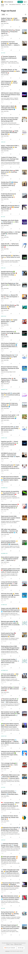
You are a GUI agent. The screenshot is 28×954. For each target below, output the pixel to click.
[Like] (2, 27)
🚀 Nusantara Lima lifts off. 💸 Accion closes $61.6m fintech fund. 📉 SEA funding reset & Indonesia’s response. (9, 700)
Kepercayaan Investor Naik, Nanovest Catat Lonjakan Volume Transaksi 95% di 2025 (10, 518)
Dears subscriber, (5, 534)
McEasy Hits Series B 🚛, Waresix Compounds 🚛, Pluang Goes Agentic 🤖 (10, 31)
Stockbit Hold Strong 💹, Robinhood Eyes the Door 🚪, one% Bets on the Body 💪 (9, 273)
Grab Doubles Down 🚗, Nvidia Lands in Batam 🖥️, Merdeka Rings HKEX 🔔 (9, 132)
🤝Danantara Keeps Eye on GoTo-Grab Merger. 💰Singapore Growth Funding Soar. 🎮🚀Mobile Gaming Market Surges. (10, 884)
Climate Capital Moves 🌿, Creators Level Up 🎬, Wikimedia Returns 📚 (10, 333)
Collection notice (18, 944)
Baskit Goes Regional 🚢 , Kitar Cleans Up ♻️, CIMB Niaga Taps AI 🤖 (10, 285)
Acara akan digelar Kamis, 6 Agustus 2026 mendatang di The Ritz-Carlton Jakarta (9, 98)
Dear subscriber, (5, 23)
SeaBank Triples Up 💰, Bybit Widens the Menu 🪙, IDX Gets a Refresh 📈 (10, 20)
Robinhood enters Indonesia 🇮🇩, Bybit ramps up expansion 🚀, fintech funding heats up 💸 (10, 506)
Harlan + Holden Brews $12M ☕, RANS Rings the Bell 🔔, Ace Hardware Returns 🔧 (10, 147)
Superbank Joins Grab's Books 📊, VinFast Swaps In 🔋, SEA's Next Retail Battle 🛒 (9, 222)
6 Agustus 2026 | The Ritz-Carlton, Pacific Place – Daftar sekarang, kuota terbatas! (10, 62)
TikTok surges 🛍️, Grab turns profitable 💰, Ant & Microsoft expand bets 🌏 (9, 405)
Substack (7, 951)
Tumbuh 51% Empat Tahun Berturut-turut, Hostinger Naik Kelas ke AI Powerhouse (9, 159)
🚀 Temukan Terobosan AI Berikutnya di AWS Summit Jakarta (9, 58)
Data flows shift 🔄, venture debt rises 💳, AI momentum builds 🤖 (10, 394)
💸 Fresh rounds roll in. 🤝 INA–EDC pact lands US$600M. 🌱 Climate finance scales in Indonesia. (10, 675)
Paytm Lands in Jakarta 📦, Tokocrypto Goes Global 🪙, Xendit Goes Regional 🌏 (9, 107)
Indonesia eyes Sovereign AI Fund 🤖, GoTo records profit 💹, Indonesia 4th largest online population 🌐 (10, 753)
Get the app (20, 947)
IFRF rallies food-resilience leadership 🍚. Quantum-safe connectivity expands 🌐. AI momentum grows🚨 (9, 531)
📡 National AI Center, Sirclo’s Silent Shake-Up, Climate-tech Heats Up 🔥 (9, 817)
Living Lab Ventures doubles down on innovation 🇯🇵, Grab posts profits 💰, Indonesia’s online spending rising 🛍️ (9, 583)
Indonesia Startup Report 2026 (8, 371)
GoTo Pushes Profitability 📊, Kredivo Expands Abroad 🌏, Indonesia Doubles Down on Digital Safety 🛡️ (9, 345)
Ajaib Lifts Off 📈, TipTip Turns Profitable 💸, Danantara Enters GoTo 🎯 (10, 245)
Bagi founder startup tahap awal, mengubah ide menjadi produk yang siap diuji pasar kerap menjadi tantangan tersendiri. (10, 123)
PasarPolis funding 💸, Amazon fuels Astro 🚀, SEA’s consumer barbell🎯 (10, 688)
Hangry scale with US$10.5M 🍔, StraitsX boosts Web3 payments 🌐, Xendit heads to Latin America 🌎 (10, 610)
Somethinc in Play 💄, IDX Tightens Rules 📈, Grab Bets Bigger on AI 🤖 (9, 380)
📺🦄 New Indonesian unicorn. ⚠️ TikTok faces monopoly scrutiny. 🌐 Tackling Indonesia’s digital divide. (10, 897)
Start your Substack (10, 947)
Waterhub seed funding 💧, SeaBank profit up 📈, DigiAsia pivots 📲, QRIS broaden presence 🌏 (10, 741)
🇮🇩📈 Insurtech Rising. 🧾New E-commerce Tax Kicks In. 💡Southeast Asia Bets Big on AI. (10, 804)
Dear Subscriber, (5, 664)
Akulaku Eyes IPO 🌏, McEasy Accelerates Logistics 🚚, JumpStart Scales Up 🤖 (9, 183)
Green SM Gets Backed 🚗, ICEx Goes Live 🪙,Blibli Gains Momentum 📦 (10, 306)
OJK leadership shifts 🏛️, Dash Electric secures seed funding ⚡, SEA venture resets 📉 (10, 428)
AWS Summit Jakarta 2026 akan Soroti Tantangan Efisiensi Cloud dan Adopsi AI (10, 94)
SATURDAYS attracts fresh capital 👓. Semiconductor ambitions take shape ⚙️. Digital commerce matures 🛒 (10, 455)
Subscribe (20, 2)
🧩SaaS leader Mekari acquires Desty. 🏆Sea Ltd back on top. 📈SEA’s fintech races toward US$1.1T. (10, 725)
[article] (14, 22)
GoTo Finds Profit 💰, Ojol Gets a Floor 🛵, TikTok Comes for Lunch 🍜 (10, 257)
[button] (2, 4)
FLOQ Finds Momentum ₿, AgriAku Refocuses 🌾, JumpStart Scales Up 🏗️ (8, 195)
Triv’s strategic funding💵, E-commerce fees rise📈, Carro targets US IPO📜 (9, 765)
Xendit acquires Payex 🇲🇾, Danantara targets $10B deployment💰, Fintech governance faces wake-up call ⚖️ (10, 634)
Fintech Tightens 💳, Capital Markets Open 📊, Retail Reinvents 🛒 (9, 321)
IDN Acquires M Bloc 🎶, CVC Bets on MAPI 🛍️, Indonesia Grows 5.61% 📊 (10, 233)
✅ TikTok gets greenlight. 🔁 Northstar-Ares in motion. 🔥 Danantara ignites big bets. (9, 858)
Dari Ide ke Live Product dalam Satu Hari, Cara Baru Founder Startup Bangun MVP (9, 119)
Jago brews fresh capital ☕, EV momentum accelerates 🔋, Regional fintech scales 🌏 (10, 416)
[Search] (25, 14)
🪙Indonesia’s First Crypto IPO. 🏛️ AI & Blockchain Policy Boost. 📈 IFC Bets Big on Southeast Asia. (10, 829)
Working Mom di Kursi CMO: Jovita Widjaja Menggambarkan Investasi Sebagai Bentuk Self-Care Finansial (10, 648)
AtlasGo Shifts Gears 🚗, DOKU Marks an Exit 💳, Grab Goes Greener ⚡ (10, 172)
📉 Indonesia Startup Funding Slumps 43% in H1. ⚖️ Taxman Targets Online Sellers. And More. (10, 845)
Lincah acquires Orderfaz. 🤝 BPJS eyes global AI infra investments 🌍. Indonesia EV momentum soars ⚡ (9, 542)
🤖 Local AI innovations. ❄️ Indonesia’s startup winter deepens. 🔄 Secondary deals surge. (9, 792)
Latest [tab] (3, 14)
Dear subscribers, (5, 383)
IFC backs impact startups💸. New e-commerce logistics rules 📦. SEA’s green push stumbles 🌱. (10, 926)
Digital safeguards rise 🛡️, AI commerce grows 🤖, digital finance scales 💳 (9, 356)
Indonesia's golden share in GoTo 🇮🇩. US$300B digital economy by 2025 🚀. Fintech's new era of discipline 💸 (10, 570)
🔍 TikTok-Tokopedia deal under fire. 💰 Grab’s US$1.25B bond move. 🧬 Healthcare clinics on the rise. (10, 871)
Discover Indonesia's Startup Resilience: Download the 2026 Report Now (10, 368)
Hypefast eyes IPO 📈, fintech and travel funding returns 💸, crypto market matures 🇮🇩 (9, 443)
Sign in (25, 2)
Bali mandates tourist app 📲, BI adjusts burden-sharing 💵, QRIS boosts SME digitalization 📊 (10, 713)
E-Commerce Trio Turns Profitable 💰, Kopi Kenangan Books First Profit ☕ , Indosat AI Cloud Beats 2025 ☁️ (10, 43)
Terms (11, 944)
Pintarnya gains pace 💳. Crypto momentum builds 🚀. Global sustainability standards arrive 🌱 (10, 466)
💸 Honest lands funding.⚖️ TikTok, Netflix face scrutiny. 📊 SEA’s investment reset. (10, 661)
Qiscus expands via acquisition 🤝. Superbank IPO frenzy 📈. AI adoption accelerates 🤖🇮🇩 (10, 493)
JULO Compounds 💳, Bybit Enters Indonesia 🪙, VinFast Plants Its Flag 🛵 (9, 83)
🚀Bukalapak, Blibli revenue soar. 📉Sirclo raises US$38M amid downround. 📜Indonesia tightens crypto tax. (10, 776)
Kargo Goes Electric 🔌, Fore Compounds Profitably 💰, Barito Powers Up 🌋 (10, 71)
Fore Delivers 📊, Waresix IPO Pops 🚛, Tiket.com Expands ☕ (10, 295)
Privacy (8, 944)
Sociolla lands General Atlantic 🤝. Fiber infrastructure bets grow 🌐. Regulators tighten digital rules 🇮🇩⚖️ (10, 478)
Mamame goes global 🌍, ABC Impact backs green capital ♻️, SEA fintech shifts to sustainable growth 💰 (10, 623)
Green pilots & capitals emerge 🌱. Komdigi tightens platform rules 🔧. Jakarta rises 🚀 (10, 558)
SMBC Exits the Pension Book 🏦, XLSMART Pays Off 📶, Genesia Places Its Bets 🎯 (10, 207)
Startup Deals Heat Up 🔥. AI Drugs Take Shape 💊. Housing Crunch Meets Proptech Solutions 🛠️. (9, 913)
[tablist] (4, 14)
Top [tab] (7, 14)
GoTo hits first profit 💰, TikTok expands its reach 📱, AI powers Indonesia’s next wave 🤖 (10, 595)
